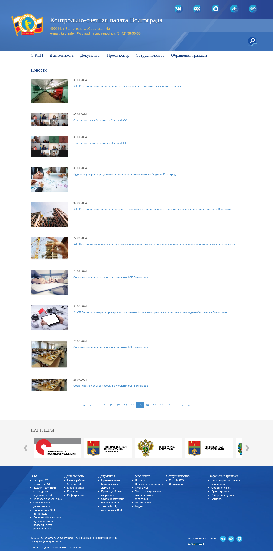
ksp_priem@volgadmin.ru (80, 33)
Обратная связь (221, 487)
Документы (90, 55)
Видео (139, 506)
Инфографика (75, 495)
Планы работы (76, 480)
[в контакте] (223, 538)
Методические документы (110, 485)
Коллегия (73, 491)
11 (111, 405)
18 (161, 405)
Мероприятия (75, 487)
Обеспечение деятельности (41, 504)
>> (188, 405)
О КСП (37, 55)
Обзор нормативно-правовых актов (113, 500)
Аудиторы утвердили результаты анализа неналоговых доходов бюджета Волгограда (125, 174)
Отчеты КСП (74, 484)
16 (147, 405)
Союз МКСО (176, 480)
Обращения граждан (189, 55)
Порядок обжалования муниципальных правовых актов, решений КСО (47, 522)
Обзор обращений (222, 495)
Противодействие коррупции (112, 493)
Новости (140, 480)
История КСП (41, 480)
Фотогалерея (143, 502)
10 (104, 405)
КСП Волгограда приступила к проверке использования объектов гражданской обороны (127, 86)
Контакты (216, 498)
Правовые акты (110, 480)
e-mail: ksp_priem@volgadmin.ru (98, 537)
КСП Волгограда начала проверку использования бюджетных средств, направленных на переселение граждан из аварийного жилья (154, 243)
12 (118, 405)
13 (125, 405)
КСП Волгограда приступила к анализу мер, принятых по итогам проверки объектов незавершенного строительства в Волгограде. (153, 209)
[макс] (239, 538)
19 (169, 405)
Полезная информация (149, 484)
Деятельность (62, 55)
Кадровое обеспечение (47, 498)
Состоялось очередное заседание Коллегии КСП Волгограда (110, 277)
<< (84, 405)
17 (154, 405)
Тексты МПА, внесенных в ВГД (111, 508)
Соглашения (176, 484)
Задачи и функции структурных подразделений (44, 491)
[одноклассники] (231, 538)
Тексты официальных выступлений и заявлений (148, 494)
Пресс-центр (118, 55)
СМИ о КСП (142, 487)
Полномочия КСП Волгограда (44, 511)
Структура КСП (42, 484)
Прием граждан (220, 491)
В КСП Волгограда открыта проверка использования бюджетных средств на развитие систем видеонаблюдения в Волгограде (150, 312)
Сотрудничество (150, 55)
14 (132, 405)
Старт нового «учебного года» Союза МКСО (100, 120)
